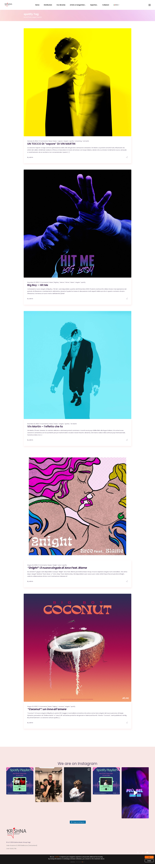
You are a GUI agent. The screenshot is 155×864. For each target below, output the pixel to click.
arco (59, 565)
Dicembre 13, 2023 (32, 282)
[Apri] (19, 780)
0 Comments (43, 141)
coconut (61, 706)
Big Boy (56, 282)
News (50, 141)
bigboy (55, 706)
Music (55, 141)
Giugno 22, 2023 (32, 565)
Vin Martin (74, 424)
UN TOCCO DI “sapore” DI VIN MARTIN (51, 144)
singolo (66, 141)
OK (149, 857)
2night (55, 565)
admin (31, 157)
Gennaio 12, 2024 (32, 141)
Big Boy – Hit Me (37, 285)
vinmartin (86, 141)
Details (149, 860)
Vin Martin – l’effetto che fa (45, 426)
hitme (67, 282)
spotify (72, 141)
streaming (78, 141)
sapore (60, 141)
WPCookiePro (78, 862)
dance (62, 282)
